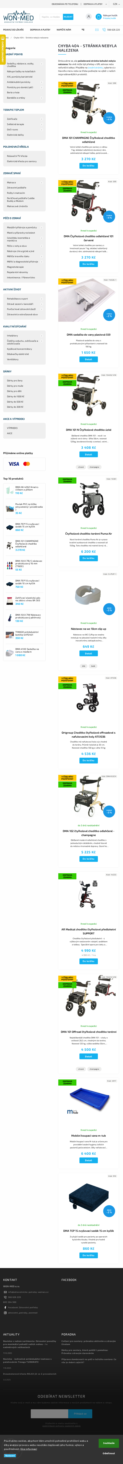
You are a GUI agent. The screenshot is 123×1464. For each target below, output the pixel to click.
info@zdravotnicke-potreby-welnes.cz (28, 1292)
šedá (93, 666)
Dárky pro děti (14, 391)
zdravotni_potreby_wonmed (22, 1312)
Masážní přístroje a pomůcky (22, 227)
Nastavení (10, 1456)
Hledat (68, 17)
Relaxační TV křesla (17, 156)
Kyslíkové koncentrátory (19, 348)
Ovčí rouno (12, 129)
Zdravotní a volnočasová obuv (22, 314)
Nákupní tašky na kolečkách (21, 71)
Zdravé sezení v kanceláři (20, 304)
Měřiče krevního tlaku (18, 256)
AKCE (9, 433)
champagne (94, 467)
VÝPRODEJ (12, 428)
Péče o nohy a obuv (17, 245)
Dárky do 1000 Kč (16, 396)
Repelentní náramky (17, 272)
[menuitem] (15, 30)
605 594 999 (9, 1302)
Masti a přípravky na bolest (21, 232)
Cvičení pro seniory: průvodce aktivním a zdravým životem (89, 1342)
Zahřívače (12, 118)
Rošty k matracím (16, 192)
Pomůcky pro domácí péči (20, 87)
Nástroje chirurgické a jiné (20, 251)
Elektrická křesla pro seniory (22, 161)
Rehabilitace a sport (17, 298)
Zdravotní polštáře (16, 187)
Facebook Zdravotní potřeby (23, 1307)
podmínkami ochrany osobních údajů (61, 1426)
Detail (88, 359)
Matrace (11, 182)
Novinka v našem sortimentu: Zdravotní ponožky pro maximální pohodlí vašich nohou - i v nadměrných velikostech (29, 1344)
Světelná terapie (15, 124)
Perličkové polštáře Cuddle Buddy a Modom (21, 199)
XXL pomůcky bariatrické (20, 76)
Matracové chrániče (17, 206)
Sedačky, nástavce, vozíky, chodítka (20, 65)
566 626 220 (14, 1297)
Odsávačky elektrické (18, 354)
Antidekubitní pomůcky (18, 82)
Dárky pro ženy (14, 380)
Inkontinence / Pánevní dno (21, 277)
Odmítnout (109, 1453)
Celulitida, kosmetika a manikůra (18, 239)
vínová (81, 467)
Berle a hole (13, 92)
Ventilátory (12, 359)
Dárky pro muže (15, 385)
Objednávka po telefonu (65, 4)
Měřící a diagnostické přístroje (22, 261)
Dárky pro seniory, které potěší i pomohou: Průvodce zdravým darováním (85, 1351)
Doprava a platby (93, 4)
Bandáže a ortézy (16, 97)
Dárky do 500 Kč (15, 401)
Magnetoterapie (15, 266)
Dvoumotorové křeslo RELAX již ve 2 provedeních (30, 1374)
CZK (115, 4)
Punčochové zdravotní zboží (21, 309)
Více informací (28, 1448)
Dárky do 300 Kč (15, 406)
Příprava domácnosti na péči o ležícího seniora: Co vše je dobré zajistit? (89, 1361)
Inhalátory (12, 335)
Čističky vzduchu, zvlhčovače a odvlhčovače (22, 342)
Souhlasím (109, 1443)
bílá (83, 666)
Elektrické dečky (15, 134)
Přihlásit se (80, 1413)
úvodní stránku (95, 67)
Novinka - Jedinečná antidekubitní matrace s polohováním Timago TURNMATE (27, 1360)
